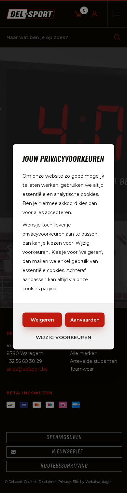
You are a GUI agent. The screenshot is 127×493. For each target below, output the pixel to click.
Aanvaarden (85, 319)
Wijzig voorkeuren (64, 337)
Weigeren (42, 319)
